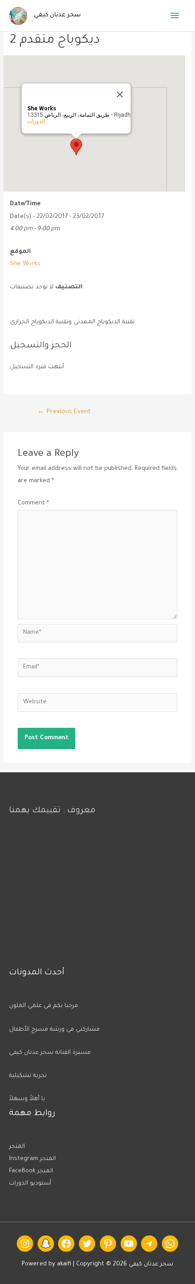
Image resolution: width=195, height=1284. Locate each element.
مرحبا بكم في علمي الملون (43, 1006)
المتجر (17, 1147)
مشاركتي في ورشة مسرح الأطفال (54, 1030)
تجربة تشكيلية (28, 1076)
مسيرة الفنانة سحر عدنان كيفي (50, 1053)
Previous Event (64, 412)
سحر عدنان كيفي (57, 15)
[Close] (120, 94)
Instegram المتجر (32, 1159)
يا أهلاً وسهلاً (27, 1099)
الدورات (36, 121)
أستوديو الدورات (30, 1183)
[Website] (97, 705)
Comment (33, 503)
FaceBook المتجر (31, 1171)
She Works (25, 264)
